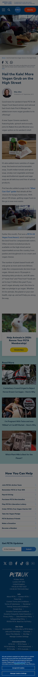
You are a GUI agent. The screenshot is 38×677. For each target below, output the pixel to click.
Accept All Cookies (18, 668)
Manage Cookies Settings (18, 673)
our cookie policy (19, 662)
